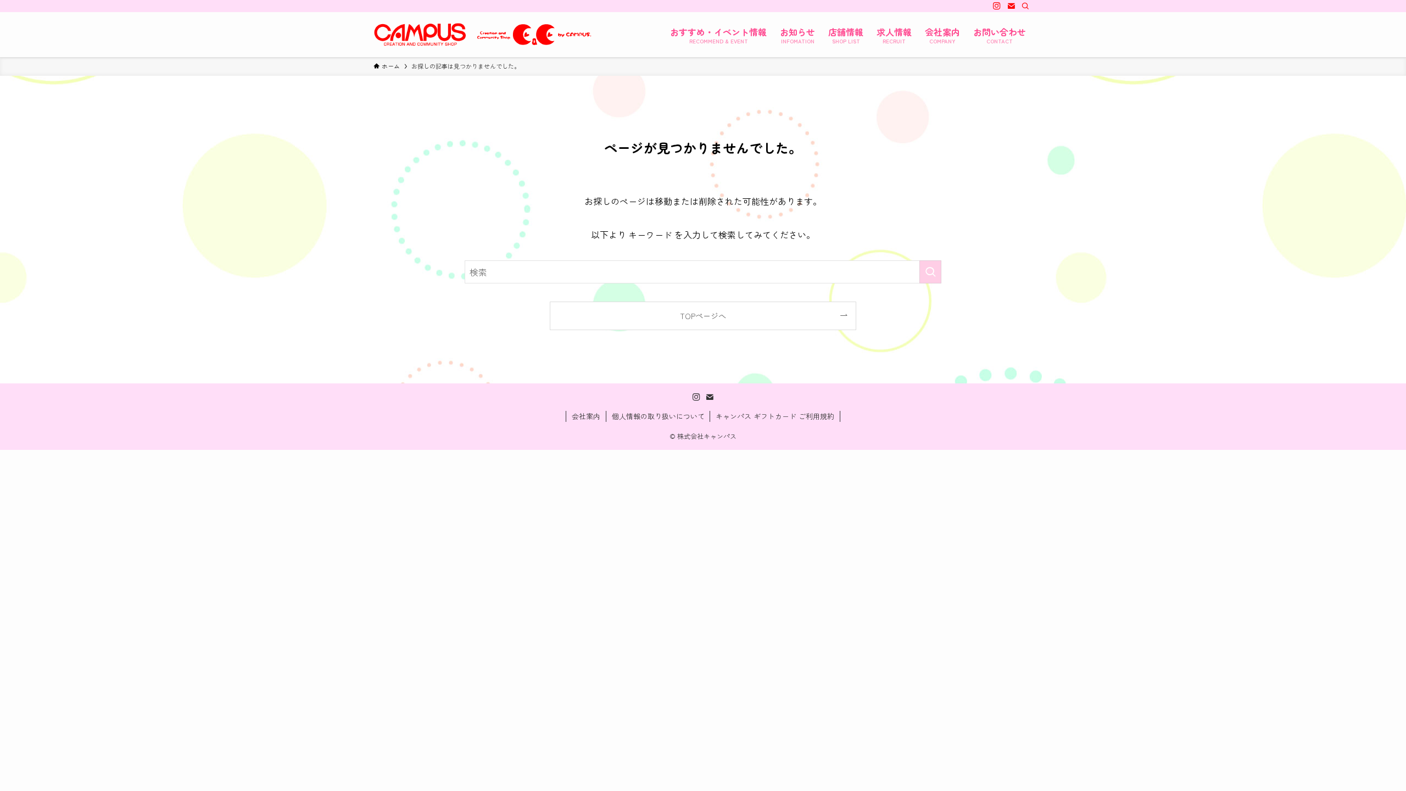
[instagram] (997, 6)
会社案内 (586, 416)
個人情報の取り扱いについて (658, 416)
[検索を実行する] (930, 271)
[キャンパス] (483, 34)
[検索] (1025, 6)
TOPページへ (703, 315)
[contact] (1011, 6)
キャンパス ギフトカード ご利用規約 (775, 416)
